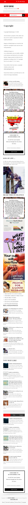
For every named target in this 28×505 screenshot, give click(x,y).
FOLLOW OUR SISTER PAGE (11, 303)
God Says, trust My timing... (14, 81)
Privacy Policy (18, 502)
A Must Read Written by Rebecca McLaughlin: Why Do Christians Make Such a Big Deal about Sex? (15, 382)
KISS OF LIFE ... (9, 158)
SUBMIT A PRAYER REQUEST (15, 363)
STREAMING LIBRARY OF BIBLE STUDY (14, 295)
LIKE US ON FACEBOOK (10, 299)
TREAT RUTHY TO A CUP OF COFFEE (13, 293)
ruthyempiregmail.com (9, 69)
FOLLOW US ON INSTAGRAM (11, 301)
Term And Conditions (10, 502)
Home (3, 502)
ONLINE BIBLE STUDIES (10, 297)
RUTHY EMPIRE (9, 6)
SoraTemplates (14, 499)
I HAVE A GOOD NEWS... (14, 372)
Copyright (24, 502)
